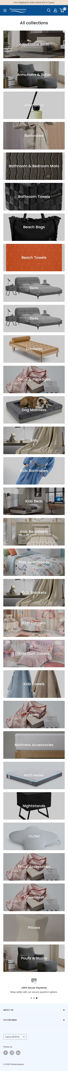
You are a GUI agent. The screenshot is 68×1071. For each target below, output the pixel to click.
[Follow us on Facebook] (5, 1052)
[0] (62, 10)
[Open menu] (5, 10)
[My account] (55, 10)
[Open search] (49, 10)
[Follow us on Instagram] (12, 1052)
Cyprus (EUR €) (12, 1037)
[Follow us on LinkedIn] (18, 1052)
